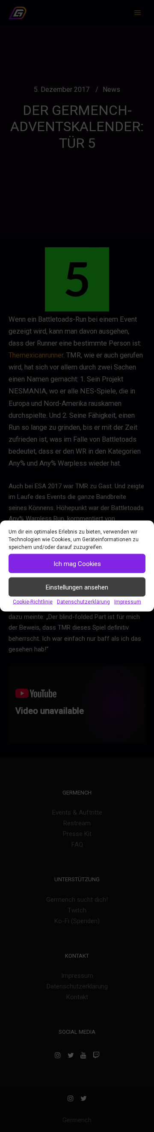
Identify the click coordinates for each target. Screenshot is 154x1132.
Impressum (127, 602)
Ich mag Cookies (77, 563)
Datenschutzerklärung (83, 602)
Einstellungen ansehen (77, 587)
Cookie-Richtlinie (33, 602)
